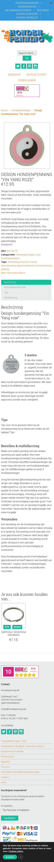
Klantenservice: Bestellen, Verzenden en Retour (22, 746)
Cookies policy (16, 851)
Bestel (17, 626)
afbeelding (13, 261)
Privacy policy (7, 756)
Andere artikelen (27, 17)
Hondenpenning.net (27, 35)
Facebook (23, 66)
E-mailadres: (7, 806)
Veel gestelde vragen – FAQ (13, 741)
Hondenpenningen (27, 3)
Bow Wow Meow (16, 272)
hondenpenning (44, 265)
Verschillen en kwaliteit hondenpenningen (20, 772)
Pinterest (29, 66)
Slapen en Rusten (27, 13)
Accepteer (10, 857)
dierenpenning (8, 265)
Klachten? (5, 762)
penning (5, 269)
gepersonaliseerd (26, 265)
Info (7, 626)
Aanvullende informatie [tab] (15, 287)
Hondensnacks (27, 6)
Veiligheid (43, 10)
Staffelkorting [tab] (10, 297)
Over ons (5, 767)
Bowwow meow (28, 261)
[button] (51, 3)
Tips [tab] (6, 292)
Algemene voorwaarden (12, 751)
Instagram (35, 66)
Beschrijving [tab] (10, 282)
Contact (5, 777)
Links (3, 782)
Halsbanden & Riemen (18, 10)
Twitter (17, 66)
